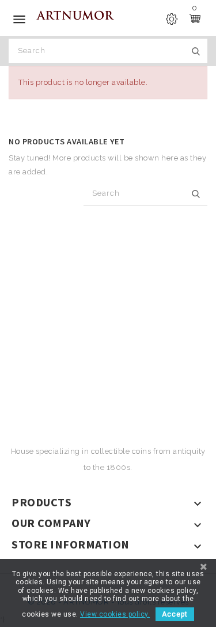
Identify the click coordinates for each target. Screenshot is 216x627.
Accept (175, 614)
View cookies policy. (115, 614)
